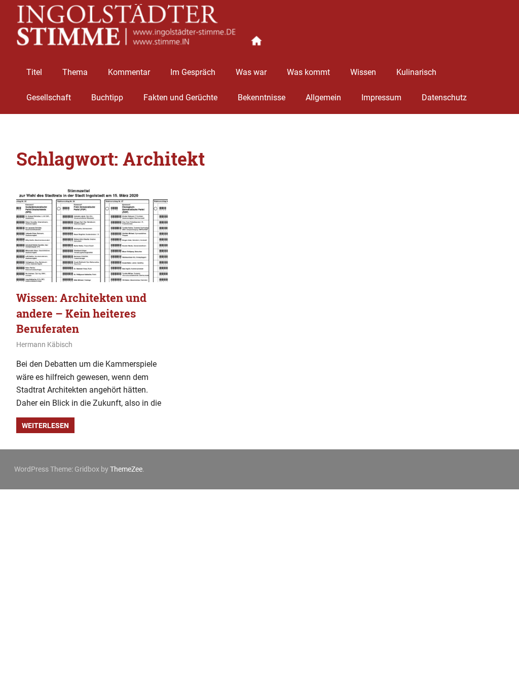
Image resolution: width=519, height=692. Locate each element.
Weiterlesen (45, 425)
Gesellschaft (48, 97)
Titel (34, 72)
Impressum (381, 97)
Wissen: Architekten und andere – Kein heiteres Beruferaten (81, 313)
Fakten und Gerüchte (180, 97)
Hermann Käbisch (44, 344)
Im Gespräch (192, 72)
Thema (75, 72)
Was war (251, 72)
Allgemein (323, 97)
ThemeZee (126, 469)
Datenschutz (444, 97)
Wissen (363, 72)
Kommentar (129, 72)
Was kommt (308, 72)
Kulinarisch (416, 72)
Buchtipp (107, 97)
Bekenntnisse (261, 97)
